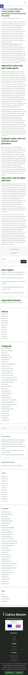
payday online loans (6, 406)
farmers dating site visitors (7, 382)
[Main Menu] (25, 2)
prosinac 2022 (4, 316)
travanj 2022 (4, 331)
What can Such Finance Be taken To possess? (12, 277)
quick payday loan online (7, 408)
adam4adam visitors (6, 348)
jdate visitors (4, 388)
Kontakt (14, 641)
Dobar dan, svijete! (18, 302)
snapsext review (5, 413)
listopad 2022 (4, 320)
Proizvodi (14, 639)
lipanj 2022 (3, 327)
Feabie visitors (4, 384)
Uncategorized (4, 417)
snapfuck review (5, 411)
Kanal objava (4, 596)
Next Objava (14, 253)
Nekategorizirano (5, 395)
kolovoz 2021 (4, 338)
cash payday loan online (7, 368)
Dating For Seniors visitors (8, 18)
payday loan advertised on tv (8, 402)
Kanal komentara (5, 598)
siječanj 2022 (4, 336)
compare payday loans (6, 373)
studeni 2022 (4, 318)
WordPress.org (5, 601)
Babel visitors (4, 352)
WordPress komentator (6, 302)
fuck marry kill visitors (6, 386)
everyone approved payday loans (9, 379)
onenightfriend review (6, 397)
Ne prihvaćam (9, 672)
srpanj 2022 (4, 325)
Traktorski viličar (14, 650)
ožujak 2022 (4, 334)
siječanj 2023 (4, 313)
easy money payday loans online (9, 377)
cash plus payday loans (6, 370)
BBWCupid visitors (5, 355)
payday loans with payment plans (9, 404)
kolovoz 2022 (4, 322)
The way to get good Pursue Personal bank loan (12, 292)
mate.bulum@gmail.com (14, 661)
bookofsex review (5, 359)
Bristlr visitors (4, 361)
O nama (14, 636)
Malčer (14, 648)
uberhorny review (5, 415)
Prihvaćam (19, 672)
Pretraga (3, 259)
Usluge (14, 637)
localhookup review (6, 391)
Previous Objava (14, 249)
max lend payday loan (6, 393)
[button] (2, 6)
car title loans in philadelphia (8, 364)
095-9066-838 (14, 659)
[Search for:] (13, 428)
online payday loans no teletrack (9, 399)
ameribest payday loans (7, 350)
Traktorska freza (14, 646)
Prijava (2, 594)
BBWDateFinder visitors (6, 357)
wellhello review (5, 420)
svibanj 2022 (4, 329)
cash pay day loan (5, 366)
